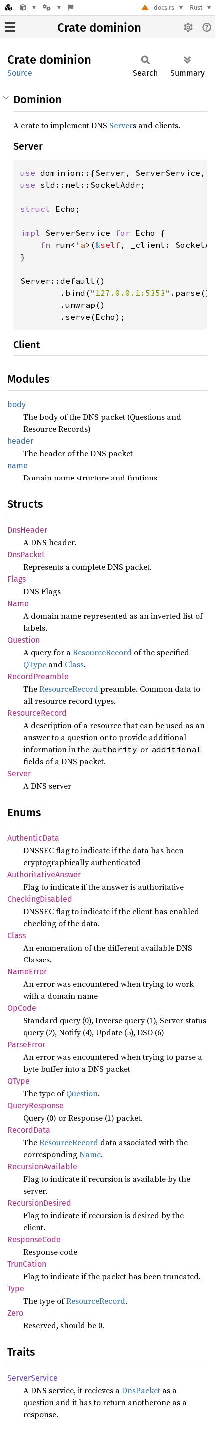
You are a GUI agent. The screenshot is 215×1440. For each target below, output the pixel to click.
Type (16, 1288)
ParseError (27, 1044)
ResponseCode (34, 1239)
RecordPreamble (38, 676)
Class (74, 664)
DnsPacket (26, 554)
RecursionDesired (40, 1203)
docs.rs (164, 7)
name (18, 465)
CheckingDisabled (40, 899)
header (21, 441)
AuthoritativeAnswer (44, 874)
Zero (16, 1313)
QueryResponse (36, 1105)
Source (20, 73)
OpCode (22, 1008)
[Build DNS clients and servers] (29, 7)
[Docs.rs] (8, 7)
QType (35, 664)
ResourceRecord (102, 652)
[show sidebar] (10, 27)
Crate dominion (100, 28)
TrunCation (27, 1264)
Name (18, 603)
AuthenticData (34, 838)
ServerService (33, 1378)
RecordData (29, 1130)
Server (121, 125)
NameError (27, 971)
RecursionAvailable (43, 1166)
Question (24, 640)
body (17, 404)
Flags (17, 579)
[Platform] (52, 7)
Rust (196, 7)
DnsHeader (28, 530)
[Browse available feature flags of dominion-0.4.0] (71, 7)
